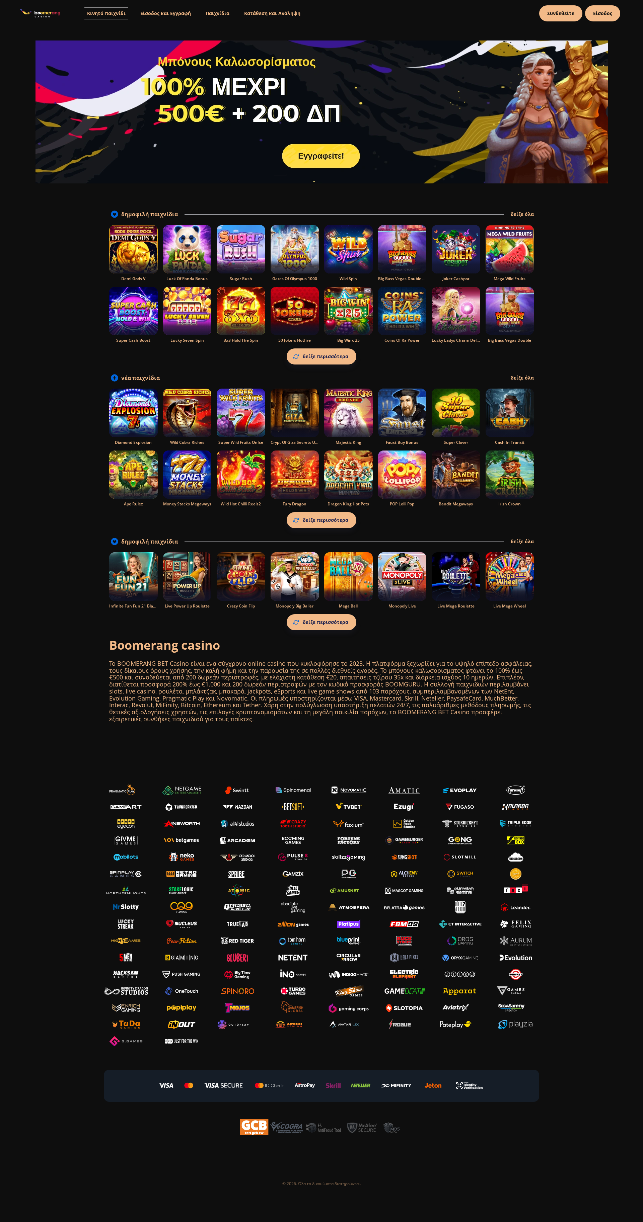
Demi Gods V (133, 278)
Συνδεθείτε (560, 13)
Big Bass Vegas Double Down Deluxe (413, 278)
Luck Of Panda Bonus (187, 278)
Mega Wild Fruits (509, 278)
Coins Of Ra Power (402, 340)
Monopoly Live (402, 606)
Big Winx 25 (348, 340)
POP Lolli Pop (402, 504)
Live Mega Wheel (509, 606)
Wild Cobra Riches (187, 442)
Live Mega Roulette (456, 606)
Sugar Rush (241, 278)
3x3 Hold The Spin (241, 340)
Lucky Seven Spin (187, 340)
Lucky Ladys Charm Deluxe (458, 340)
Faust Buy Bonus (402, 442)
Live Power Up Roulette (187, 606)
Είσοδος (602, 13)
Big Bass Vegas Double (509, 340)
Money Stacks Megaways (187, 504)
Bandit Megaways (456, 504)
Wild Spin (348, 278)
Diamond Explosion (133, 442)
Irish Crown (509, 504)
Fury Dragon (294, 504)
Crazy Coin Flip (241, 606)
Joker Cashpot (456, 278)
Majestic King (348, 442)
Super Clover (456, 442)
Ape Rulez (133, 504)
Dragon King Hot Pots (348, 504)
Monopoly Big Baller (294, 606)
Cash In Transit (509, 442)
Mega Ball (348, 606)
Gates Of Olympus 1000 (294, 278)
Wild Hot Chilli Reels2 (241, 504)
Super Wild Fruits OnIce (240, 442)
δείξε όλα (522, 214)
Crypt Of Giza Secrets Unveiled (300, 442)
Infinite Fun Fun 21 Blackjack (137, 606)
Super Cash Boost (133, 340)
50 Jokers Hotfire (294, 340)
